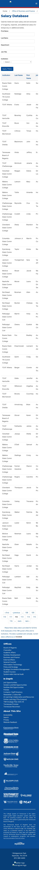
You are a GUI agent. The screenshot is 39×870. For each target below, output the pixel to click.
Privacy (6, 720)
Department (5, 45)
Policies (6, 690)
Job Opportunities (10, 682)
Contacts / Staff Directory (13, 692)
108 (26, 613)
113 (22, 617)
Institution (4, 59)
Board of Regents (10, 648)
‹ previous (16, 613)
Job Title (4, 52)
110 (4, 617)
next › (20, 621)
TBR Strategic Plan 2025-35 (14, 702)
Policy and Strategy (11, 667)
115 (34, 617)
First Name (4, 31)
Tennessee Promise (11, 704)
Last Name (4, 38)
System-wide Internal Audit (14, 674)
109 (33, 613)
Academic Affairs (10, 652)
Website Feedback (10, 722)
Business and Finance (12, 657)
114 (28, 617)
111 (10, 617)
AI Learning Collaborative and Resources (19, 697)
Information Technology (13, 664)
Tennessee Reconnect (12, 707)
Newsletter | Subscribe (12, 694)
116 (11, 621)
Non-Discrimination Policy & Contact (14, 838)
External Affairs (9, 660)
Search (6, 717)
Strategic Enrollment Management (16, 669)
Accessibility (8, 715)
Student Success (10, 672)
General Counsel (10, 662)
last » (27, 621)
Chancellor (8, 650)
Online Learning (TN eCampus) (15, 699)
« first (7, 613)
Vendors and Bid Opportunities (15, 685)
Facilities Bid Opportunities (14, 687)
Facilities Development (12, 655)
